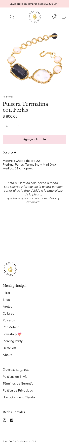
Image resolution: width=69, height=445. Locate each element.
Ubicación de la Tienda (19, 397)
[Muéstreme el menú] (5, 16)
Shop (6, 300)
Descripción (10, 152)
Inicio (6, 293)
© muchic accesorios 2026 (19, 441)
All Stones (8, 96)
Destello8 (9, 348)
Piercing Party (13, 341)
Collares (8, 313)
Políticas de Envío (15, 377)
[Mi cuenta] (54, 16)
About (7, 355)
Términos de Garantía (18, 383)
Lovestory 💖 (12, 334)
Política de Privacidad (18, 390)
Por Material (11, 327)
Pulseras (9, 320)
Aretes (7, 306)
